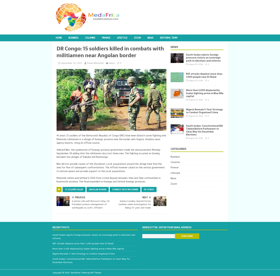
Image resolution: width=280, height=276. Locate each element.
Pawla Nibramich (95, 63)
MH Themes (96, 273)
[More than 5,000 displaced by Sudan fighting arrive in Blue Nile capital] (177, 96)
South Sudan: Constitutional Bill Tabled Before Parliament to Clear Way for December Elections (204, 130)
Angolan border (97, 189)
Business (73, 37)
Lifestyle (122, 37)
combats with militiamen (125, 189)
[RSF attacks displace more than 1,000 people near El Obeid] (177, 80)
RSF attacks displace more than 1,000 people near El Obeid (204, 75)
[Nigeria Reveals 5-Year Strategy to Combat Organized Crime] (177, 115)
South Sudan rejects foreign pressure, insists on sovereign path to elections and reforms (203, 57)
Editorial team (168, 37)
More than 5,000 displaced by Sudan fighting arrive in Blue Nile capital (204, 93)
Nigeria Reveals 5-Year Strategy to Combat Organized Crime (204, 111)
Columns (90, 37)
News (150, 37)
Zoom (137, 37)
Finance (106, 37)
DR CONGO (149, 189)
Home (59, 37)
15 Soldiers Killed (74, 189)
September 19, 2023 (71, 63)
